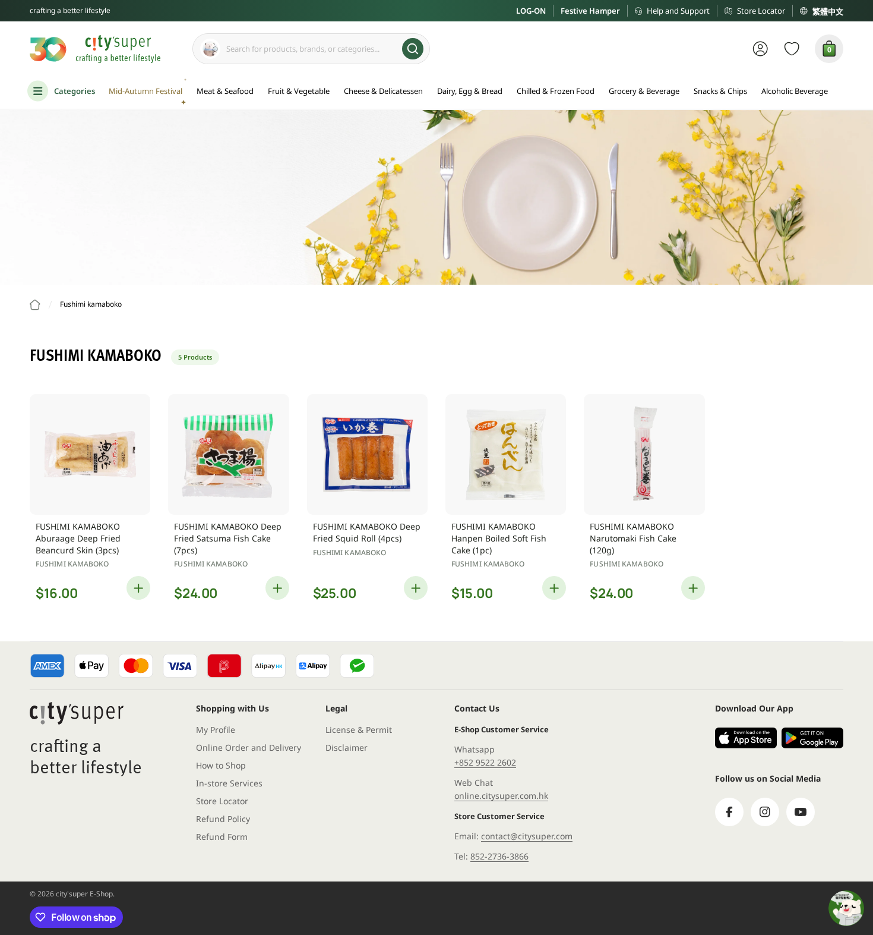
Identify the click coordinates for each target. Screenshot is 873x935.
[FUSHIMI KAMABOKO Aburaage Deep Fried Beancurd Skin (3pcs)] (90, 454)
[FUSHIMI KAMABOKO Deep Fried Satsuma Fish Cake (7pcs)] (228, 454)
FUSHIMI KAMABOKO (72, 564)
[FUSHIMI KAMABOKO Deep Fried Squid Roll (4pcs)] (367, 454)
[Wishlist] (792, 48)
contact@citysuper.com (526, 836)
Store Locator (761, 10)
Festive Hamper (590, 10)
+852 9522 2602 (485, 762)
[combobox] (311, 49)
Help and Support (678, 10)
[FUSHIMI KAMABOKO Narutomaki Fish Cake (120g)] (644, 454)
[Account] (760, 48)
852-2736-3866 (499, 856)
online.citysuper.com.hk (501, 795)
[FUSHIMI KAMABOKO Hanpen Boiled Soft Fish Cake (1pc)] (505, 454)
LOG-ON (531, 10)
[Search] (412, 48)
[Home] (35, 305)
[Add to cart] (138, 588)
